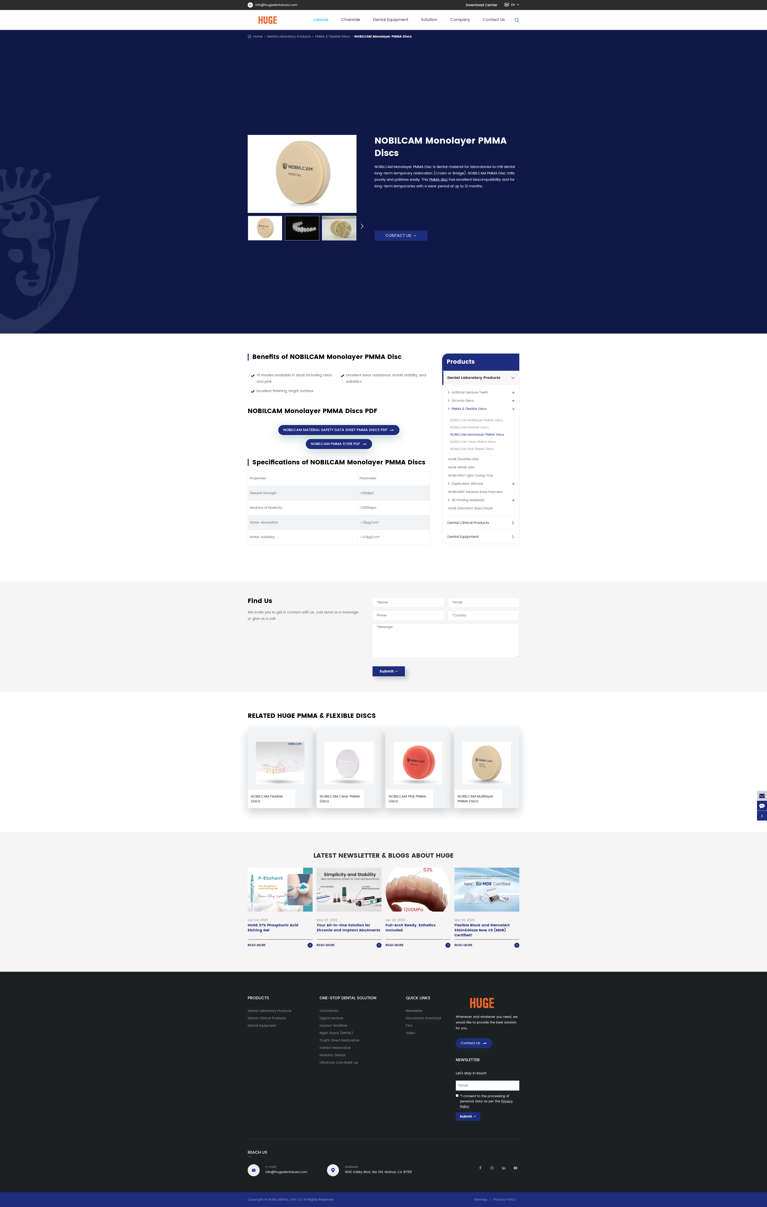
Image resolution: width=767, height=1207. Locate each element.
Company (460, 20)
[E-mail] (762, 796)
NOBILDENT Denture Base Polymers (475, 492)
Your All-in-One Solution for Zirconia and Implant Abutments (348, 928)
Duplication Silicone (467, 483)
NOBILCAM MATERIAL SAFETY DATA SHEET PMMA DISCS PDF (338, 430)
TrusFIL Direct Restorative (339, 1040)
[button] (242, 226)
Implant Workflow (333, 1025)
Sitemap (480, 1199)
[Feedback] (762, 806)
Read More (280, 945)
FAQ (409, 1025)
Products (461, 362)
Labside (320, 20)
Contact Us (494, 20)
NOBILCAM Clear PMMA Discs (473, 441)
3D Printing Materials (468, 500)
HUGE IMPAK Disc (461, 467)
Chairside (350, 20)
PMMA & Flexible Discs (332, 36)
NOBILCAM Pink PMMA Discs (472, 449)
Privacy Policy (504, 1199)
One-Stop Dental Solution (348, 998)
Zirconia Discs (463, 400)
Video (410, 1033)
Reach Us (257, 1152)
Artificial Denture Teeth (470, 392)
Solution (429, 20)
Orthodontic (329, 1010)
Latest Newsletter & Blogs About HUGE (383, 856)
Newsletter (414, 1010)
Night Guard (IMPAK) (336, 1033)
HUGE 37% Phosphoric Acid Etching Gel (273, 928)
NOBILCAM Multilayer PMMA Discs (476, 420)
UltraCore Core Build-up (339, 1062)
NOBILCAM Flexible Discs (469, 427)
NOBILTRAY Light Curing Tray (470, 475)
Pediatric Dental (332, 1055)
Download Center (481, 5)
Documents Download (423, 1018)
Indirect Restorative (335, 1047)
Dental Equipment (390, 20)
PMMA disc (438, 180)
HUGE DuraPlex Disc (463, 459)
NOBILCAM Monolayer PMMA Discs (383, 36)
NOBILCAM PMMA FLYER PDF (339, 444)
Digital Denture (331, 1018)
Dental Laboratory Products (289, 36)
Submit (389, 671)
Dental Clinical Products (468, 522)
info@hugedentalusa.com (273, 5)
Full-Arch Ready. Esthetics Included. (410, 928)
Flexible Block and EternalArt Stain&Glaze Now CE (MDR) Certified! (482, 930)
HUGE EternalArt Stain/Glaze (470, 508)
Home (258, 36)
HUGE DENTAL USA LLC (285, 1199)
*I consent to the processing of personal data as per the (486, 1101)
